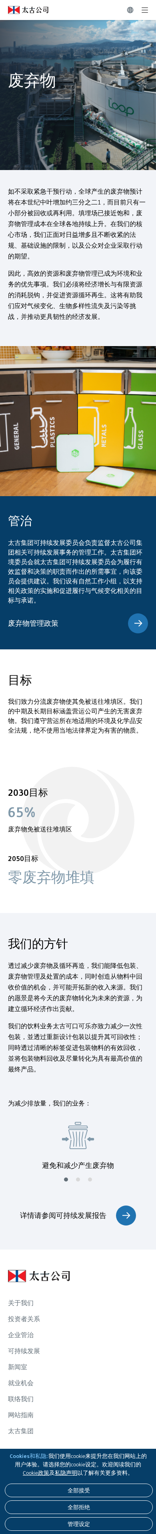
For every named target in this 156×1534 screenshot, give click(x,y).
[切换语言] (130, 10)
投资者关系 (24, 1319)
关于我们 (21, 1303)
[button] (66, 1180)
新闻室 (17, 1367)
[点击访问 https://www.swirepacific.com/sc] (24, 10)
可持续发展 (24, 1351)
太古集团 (21, 1431)
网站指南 (21, 1415)
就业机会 (21, 1383)
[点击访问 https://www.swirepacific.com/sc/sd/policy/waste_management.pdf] (138, 623)
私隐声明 (66, 1473)
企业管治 (21, 1335)
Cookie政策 (36, 1473)
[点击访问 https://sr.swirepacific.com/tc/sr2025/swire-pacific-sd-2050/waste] (126, 1216)
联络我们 (21, 1399)
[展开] (145, 10)
